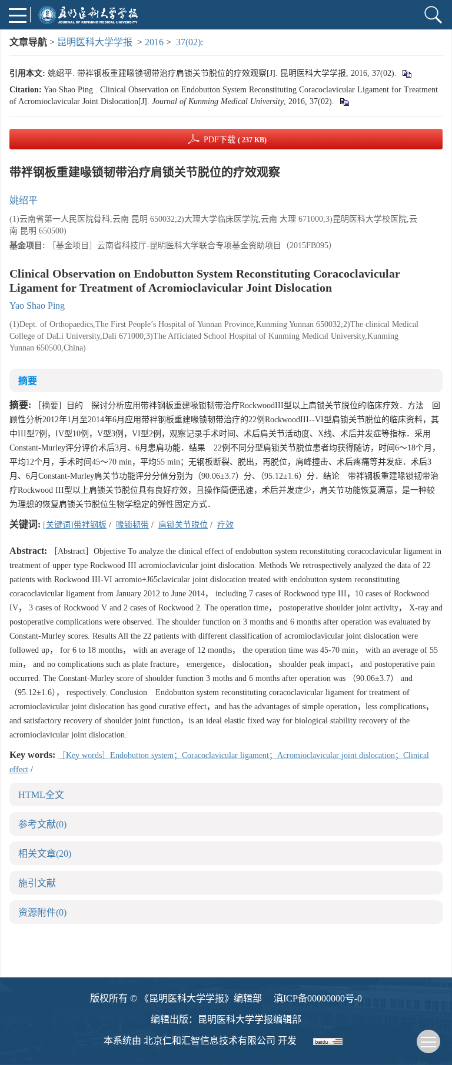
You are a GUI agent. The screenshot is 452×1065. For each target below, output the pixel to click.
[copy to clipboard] (344, 101)
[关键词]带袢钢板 (75, 524)
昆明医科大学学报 (94, 42)
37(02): (190, 42)
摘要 (27, 381)
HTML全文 (41, 795)
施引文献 (37, 883)
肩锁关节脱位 (183, 524)
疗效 (225, 524)
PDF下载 (235, 139)
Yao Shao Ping (37, 306)
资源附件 (42, 912)
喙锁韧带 (132, 524)
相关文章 (44, 854)
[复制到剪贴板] (406, 73)
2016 (154, 42)
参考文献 (42, 824)
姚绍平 (23, 200)
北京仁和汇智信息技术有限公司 (209, 1041)
